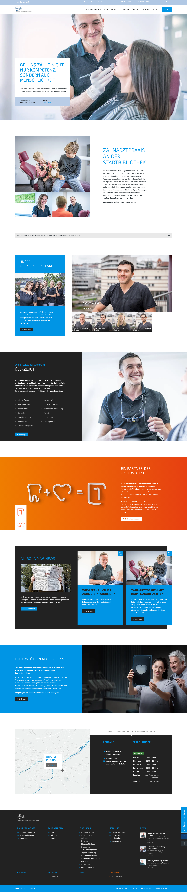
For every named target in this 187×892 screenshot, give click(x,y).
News (143, 828)
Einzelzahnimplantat (27, 832)
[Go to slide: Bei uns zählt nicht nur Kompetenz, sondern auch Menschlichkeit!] (94, 117)
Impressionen (117, 841)
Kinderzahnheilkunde (51, 404)
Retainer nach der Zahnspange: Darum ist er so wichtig (157, 861)
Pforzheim (54, 877)
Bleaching (54, 832)
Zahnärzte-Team (118, 832)
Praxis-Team (117, 835)
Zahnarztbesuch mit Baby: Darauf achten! (156, 847)
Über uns (114, 828)
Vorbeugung (48, 417)
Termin (108, 2)
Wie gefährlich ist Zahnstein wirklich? (156, 834)
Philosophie (116, 838)
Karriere (21, 872)
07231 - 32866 (111, 758)
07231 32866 (47, 102)
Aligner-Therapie (24, 400)
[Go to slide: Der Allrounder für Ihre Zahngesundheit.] (92, 117)
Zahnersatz (24, 838)
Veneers (53, 838)
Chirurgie (21, 413)
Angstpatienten (24, 404)
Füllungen (54, 835)
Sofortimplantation (27, 835)
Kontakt (52, 872)
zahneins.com (117, 877)
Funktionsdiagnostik (25, 426)
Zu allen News (30, 609)
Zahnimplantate (49, 421)
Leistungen (85, 828)
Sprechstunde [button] (24, 2)
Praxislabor (47, 413)
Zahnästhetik (23, 408)
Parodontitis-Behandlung (53, 408)
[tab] (131, 732)
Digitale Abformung (50, 400)
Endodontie (22, 421)
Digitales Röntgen (24, 417)
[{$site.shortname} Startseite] (24, 9)
